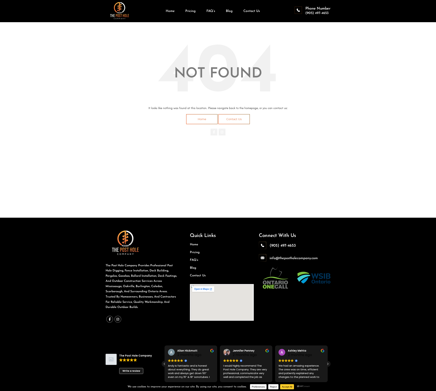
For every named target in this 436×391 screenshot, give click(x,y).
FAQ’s (194, 260)
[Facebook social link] (214, 132)
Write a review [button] (131, 371)
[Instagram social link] (222, 132)
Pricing (195, 252)
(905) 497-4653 (317, 13)
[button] (327, 363)
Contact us (198, 275)
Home (202, 119)
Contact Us (234, 119)
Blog (193, 268)
